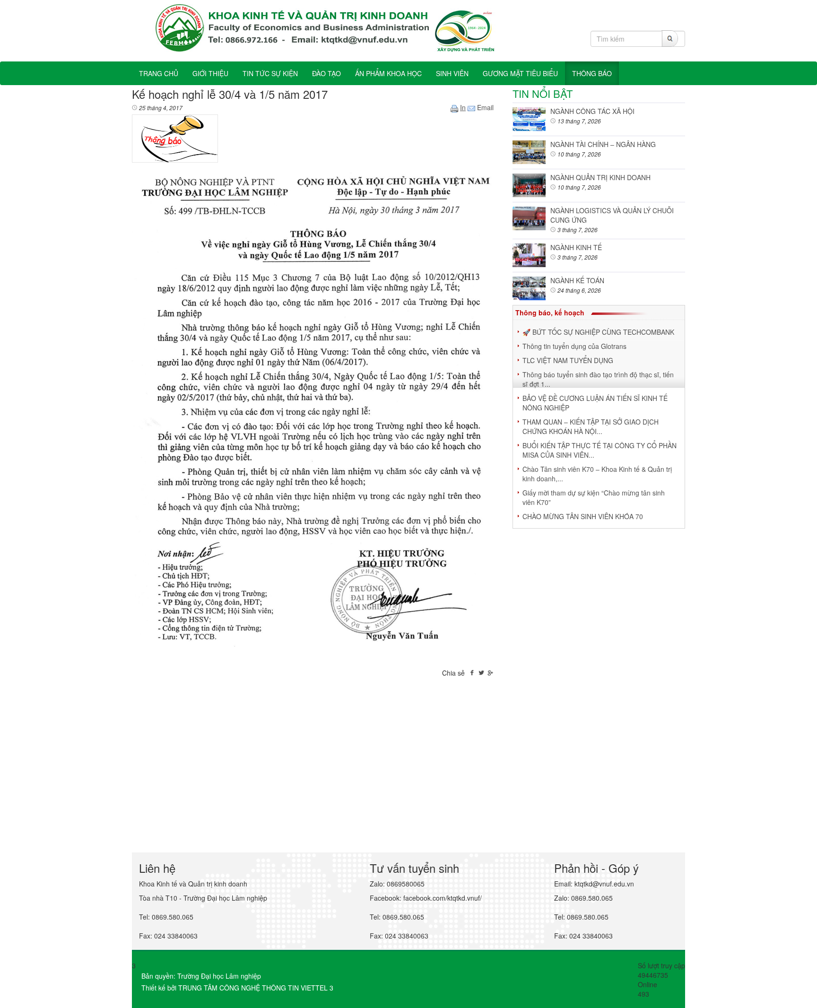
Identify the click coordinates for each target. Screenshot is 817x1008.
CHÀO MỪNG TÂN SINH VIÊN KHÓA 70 (582, 516)
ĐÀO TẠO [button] (326, 73)
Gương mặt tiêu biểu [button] (520, 73)
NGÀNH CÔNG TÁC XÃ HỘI (592, 111)
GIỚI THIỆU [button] (210, 73)
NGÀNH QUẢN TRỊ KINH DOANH (600, 177)
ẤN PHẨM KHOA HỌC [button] (388, 73)
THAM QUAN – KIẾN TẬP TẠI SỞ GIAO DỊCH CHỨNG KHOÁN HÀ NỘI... (590, 426)
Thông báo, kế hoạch (549, 312)
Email (484, 107)
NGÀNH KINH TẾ (576, 247)
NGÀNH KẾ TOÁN (577, 280)
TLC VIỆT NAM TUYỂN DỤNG (567, 360)
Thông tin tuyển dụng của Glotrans (574, 346)
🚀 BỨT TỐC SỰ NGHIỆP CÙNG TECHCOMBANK (598, 332)
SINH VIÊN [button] (452, 73)
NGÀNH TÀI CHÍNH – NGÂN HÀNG (603, 144)
